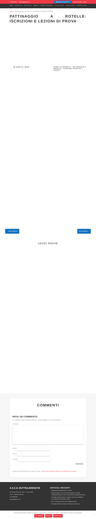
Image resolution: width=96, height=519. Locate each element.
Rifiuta (48, 515)
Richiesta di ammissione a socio (34, 207)
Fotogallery (59, 5)
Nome (14, 448)
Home (11, 5)
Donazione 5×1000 (77, 2)
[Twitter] (82, 81)
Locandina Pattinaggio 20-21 (30, 203)
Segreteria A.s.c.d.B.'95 (33, 81)
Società (18, 5)
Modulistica (70, 5)
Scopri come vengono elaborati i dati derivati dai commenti (58, 471)
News (35, 5)
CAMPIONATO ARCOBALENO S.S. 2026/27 (31, 301)
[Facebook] (80, 81)
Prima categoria (47, 5)
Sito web (14, 459)
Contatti (84, 2)
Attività (27, 5)
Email (14, 453)
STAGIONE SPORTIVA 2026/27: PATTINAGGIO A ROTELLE (65, 504)
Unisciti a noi (82, 5)
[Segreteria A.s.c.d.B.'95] (16, 84)
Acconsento (39, 515)
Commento (15, 423)
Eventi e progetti (62, 67)
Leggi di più (57, 515)
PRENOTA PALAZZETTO (63, 2)
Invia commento (79, 463)
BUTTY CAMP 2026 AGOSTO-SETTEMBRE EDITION (35, 370)
